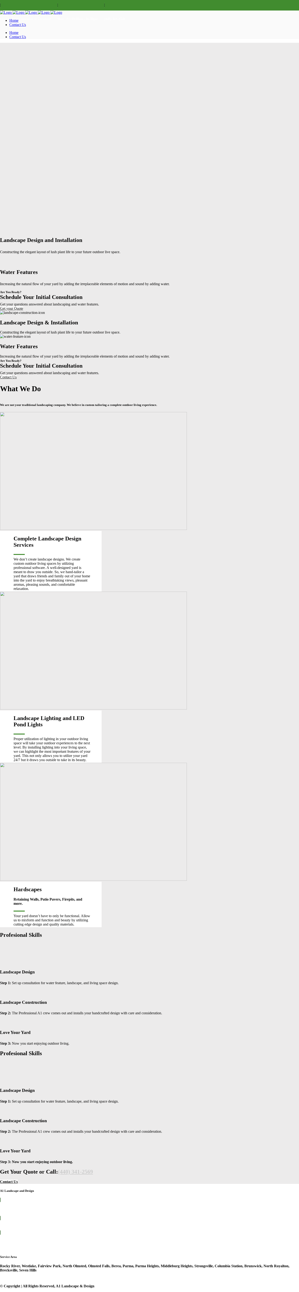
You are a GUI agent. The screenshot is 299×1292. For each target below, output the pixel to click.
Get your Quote (11, 308)
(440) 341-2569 (75, 1172)
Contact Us (8, 377)
